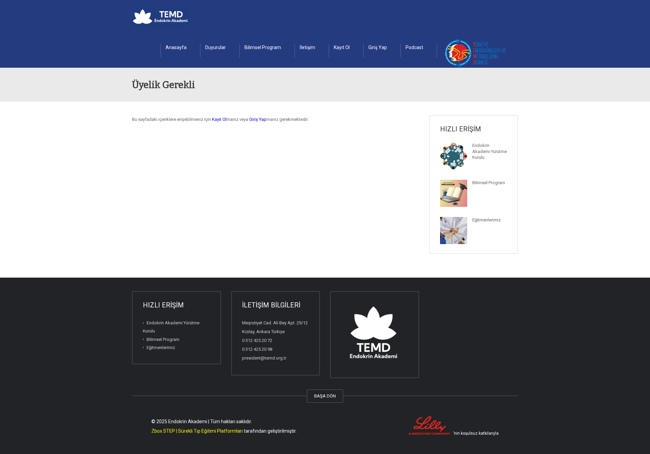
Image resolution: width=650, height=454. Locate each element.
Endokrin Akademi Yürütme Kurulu (489, 151)
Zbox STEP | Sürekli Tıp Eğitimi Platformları (197, 431)
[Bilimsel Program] (453, 193)
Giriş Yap (377, 47)
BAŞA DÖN (325, 395)
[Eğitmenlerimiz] (453, 230)
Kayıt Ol (342, 47)
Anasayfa (176, 47)
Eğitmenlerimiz (486, 219)
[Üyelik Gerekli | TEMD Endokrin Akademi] (161, 16)
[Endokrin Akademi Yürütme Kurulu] (453, 156)
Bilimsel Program (262, 47)
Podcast (414, 47)
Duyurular (215, 47)
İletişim (307, 47)
